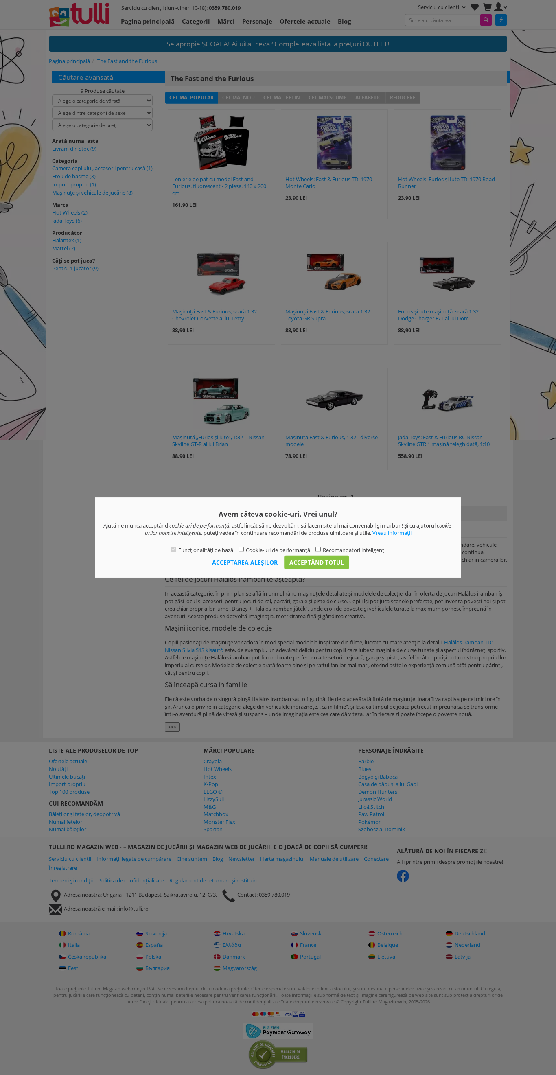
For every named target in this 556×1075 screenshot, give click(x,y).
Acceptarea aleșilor (245, 562)
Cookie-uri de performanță (278, 549)
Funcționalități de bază (205, 549)
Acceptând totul (316, 562)
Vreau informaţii (392, 532)
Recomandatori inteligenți (354, 549)
